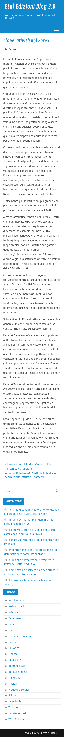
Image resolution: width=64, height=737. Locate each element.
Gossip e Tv (14, 660)
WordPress (41, 732)
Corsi (11, 630)
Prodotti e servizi (18, 689)
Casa (11, 624)
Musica (12, 683)
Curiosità (13, 648)
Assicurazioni (16, 606)
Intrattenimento (17, 671)
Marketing (14, 677)
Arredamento (16, 600)
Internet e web (17, 666)
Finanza (12, 49)
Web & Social (16, 719)
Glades (53, 732)
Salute (12, 695)
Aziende (13, 612)
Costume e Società (19, 636)
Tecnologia (14, 701)
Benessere (14, 618)
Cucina (12, 642)
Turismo (13, 707)
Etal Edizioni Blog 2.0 (30, 6)
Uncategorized (17, 713)
